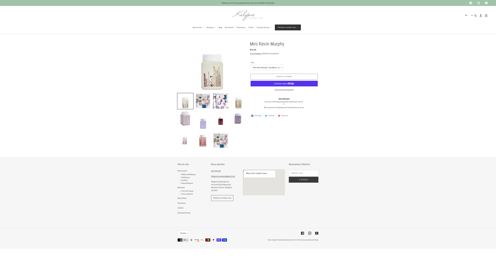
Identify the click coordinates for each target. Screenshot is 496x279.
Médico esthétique (188, 174)
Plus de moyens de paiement (284, 90)
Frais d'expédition (256, 54)
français (183, 233)
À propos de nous (184, 213)
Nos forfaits (182, 198)
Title (252, 63)
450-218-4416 (216, 171)
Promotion (182, 203)
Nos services (182, 171)
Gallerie (181, 208)
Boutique (181, 187)
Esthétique (185, 177)
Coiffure (184, 180)
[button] (469, 15)
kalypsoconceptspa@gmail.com (223, 176)
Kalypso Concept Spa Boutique (281, 240)
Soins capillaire (187, 194)
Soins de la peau (187, 191)
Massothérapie (187, 183)
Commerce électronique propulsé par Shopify (304, 240)
